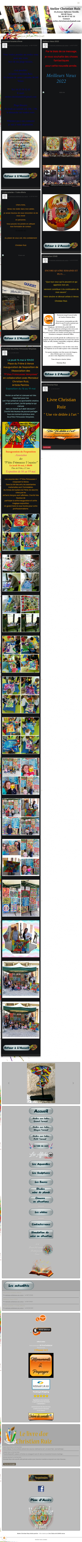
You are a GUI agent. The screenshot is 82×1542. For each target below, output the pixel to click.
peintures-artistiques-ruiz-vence (19, 45)
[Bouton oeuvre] (61, 434)
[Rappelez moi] (41, 1318)
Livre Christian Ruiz (50, 385)
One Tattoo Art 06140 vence (56, 1533)
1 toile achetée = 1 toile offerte (14, 192)
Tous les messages (9, 1464)
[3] (20, 735)
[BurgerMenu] (78, 2)
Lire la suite (47, 447)
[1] (20, 694)
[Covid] (61, 339)
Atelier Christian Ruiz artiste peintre (27, 1533)
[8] (20, 898)
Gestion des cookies (41, 1539)
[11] (20, 1020)
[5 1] (20, 816)
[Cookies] (4, 1538)
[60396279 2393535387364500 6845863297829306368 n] (20, 532)
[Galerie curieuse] (41, 1417)
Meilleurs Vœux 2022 (51, 41)
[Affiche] (20, 448)
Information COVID (50, 256)
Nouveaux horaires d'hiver (12, 41)
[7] (20, 857)
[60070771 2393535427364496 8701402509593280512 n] (20, 573)
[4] (20, 776)
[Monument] (41, 1365)
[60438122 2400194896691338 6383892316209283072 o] (20, 654)
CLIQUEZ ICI (21, 231)
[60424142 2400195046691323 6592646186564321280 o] (20, 613)
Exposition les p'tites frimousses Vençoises (19, 349)
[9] (20, 938)
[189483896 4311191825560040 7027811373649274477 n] (20, 305)
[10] (20, 979)
